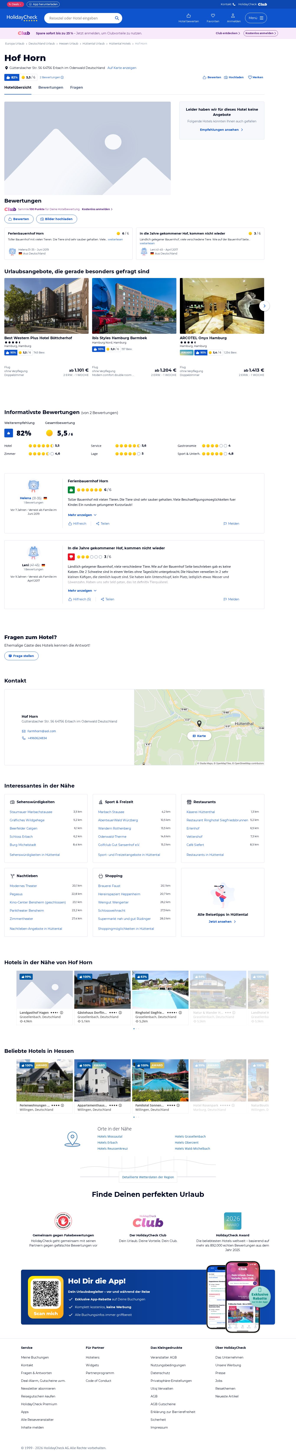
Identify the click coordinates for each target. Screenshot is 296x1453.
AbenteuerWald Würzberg (118, 820)
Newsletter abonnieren (38, 1389)
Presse (220, 1373)
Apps (25, 1412)
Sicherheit (158, 1420)
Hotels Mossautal (110, 1136)
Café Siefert (195, 845)
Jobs (218, 1381)
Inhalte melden (32, 1427)
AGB (154, 1396)
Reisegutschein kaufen (38, 1396)
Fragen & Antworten (36, 1373)
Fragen (76, 87)
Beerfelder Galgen (23, 828)
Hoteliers (92, 1357)
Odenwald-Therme (112, 837)
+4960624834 (37, 738)
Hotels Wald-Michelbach (192, 1148)
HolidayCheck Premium (39, 1404)
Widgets (92, 1365)
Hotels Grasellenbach (190, 1136)
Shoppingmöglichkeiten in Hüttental (126, 929)
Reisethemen (225, 1389)
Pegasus (16, 894)
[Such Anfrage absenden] (117, 18)
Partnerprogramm (100, 1373)
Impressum (159, 1427)
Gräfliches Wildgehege (27, 820)
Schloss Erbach (21, 837)
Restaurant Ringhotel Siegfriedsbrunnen (217, 820)
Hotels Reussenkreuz (113, 1148)
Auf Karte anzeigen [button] (121, 68)
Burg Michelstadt (23, 845)
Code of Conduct (98, 1381)
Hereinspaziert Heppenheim (119, 894)
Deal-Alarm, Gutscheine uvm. (43, 1381)
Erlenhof (193, 828)
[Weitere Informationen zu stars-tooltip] (61, 1012)
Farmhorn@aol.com (42, 731)
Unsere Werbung (228, 1365)
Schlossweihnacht (111, 911)
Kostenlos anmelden (259, 33)
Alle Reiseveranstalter (37, 1420)
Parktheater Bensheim (27, 911)
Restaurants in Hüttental (205, 855)
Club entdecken (226, 33)
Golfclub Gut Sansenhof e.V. (119, 845)
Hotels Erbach (108, 1142)
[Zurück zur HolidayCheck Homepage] (22, 18)
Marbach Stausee (111, 812)
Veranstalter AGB (164, 1357)
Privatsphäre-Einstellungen (171, 1381)
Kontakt (226, 4)
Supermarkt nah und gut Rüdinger (124, 919)
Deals (14, 4)
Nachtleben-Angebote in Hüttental (36, 929)
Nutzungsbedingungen (168, 1365)
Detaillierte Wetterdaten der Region (148, 1177)
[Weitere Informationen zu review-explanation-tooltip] (62, 77)
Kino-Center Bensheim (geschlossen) (38, 902)
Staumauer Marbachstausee (31, 812)
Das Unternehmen (229, 1357)
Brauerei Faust (109, 886)
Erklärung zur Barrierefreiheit (173, 1412)
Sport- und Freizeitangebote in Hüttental (129, 855)
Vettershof (194, 837)
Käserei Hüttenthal (201, 812)
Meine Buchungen (35, 1357)
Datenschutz (160, 1373)
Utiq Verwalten (162, 1389)
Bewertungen (50, 87)
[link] (188, 18)
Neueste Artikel (227, 1396)
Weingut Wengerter (113, 902)
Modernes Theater (23, 886)
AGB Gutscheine (163, 1404)
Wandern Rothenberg (114, 828)
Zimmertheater (21, 919)
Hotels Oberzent (186, 1142)
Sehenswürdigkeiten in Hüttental (35, 855)
